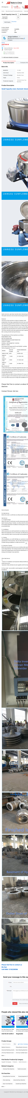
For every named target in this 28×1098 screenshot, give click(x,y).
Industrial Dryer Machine (19, 1080)
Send (15, 1003)
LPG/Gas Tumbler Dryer (21, 1052)
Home (3, 11)
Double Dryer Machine (21, 1083)
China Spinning (6, 1080)
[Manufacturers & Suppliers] (14, 2)
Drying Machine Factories (9, 1076)
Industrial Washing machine (8, 1050)
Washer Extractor (6, 1047)
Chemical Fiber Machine (8, 1069)
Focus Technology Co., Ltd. (19, 1092)
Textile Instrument (22, 1069)
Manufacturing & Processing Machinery (14, 11)
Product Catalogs (23, 1044)
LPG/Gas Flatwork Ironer (8, 1052)
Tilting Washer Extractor (21, 1047)
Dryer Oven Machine (7, 1083)
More (3, 1086)
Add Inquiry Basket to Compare (10, 57)
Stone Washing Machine (21, 1050)
